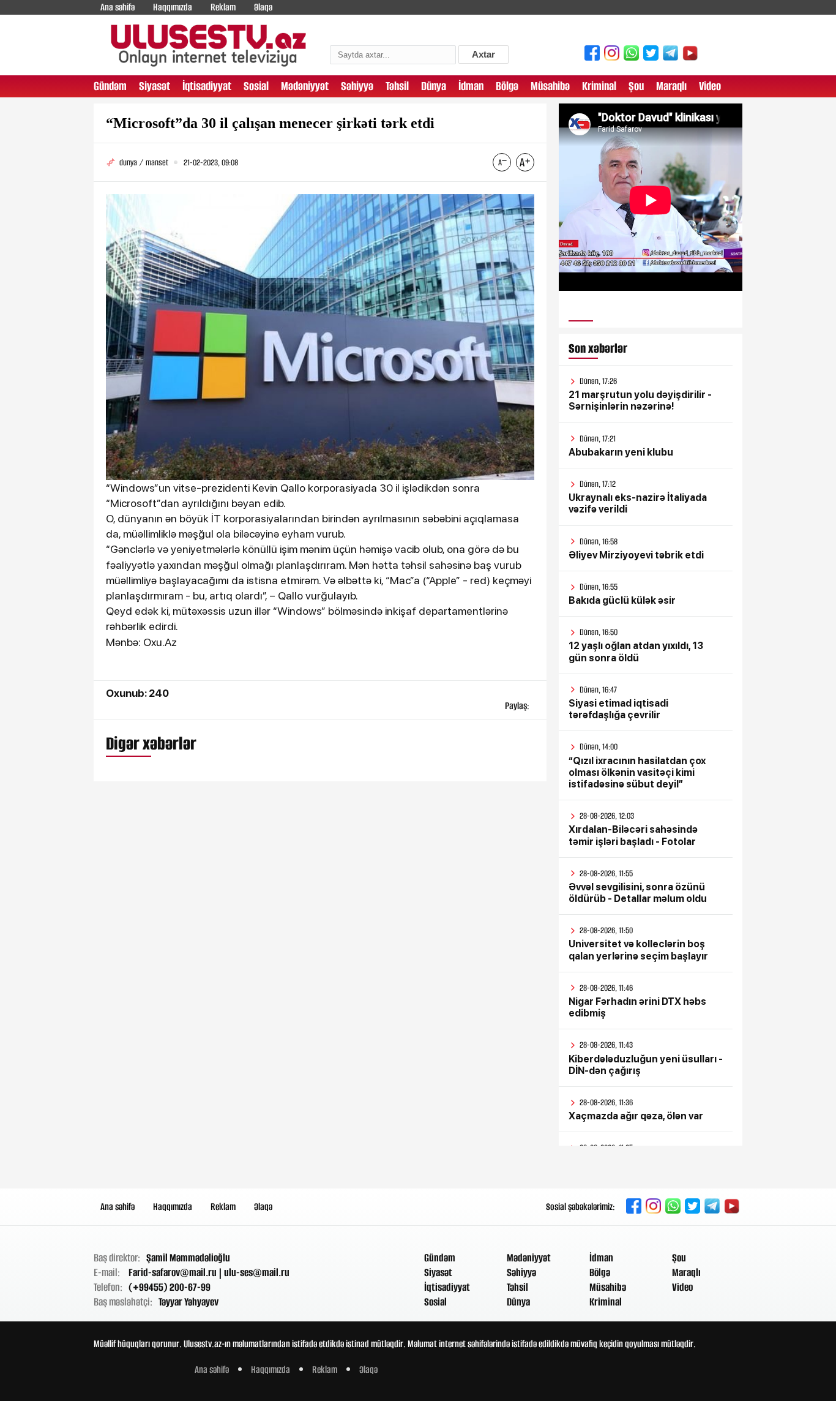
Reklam (223, 7)
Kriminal (599, 86)
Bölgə (507, 86)
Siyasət (154, 86)
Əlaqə (263, 7)
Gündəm (110, 86)
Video (710, 86)
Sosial (256, 86)
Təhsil (397, 86)
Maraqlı (671, 86)
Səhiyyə (357, 86)
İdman (470, 86)
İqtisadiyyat (206, 86)
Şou (636, 86)
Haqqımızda (172, 7)
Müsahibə (550, 86)
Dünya (433, 86)
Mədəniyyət (305, 86)
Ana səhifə (117, 7)
